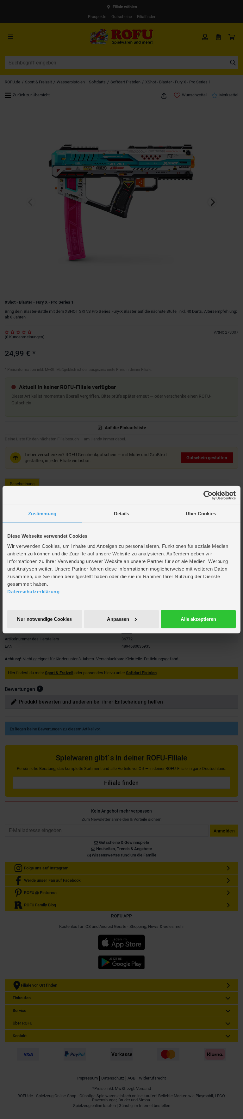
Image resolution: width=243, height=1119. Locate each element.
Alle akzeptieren (198, 618)
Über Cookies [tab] (201, 513)
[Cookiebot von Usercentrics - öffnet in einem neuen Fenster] (208, 495)
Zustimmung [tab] (42, 513)
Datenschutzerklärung (33, 591)
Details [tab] (121, 513)
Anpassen (118, 618)
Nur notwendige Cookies (44, 618)
